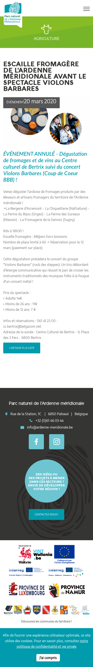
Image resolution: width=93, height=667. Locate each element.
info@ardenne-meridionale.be (50, 427)
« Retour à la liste (21, 347)
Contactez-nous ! (46, 514)
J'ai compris (48, 658)
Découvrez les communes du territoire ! (46, 621)
